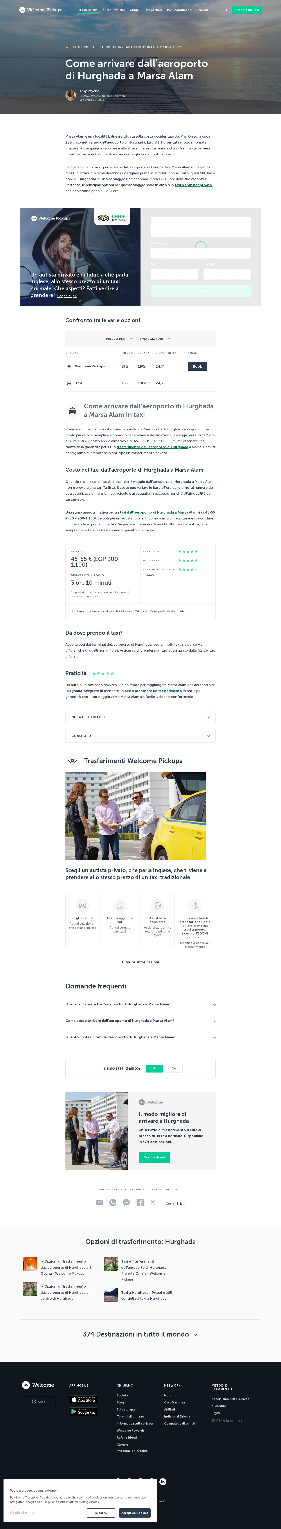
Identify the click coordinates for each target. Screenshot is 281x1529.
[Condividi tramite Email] (99, 1204)
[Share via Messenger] (126, 1205)
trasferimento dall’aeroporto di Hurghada (152, 447)
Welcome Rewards (130, 1430)
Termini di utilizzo (130, 1416)
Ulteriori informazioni (140, 962)
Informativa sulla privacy (135, 1423)
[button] (131, 337)
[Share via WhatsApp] (112, 1205)
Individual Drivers (177, 1416)
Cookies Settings (22, 1512)
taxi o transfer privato (193, 185)
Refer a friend (127, 1437)
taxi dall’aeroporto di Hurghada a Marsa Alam (158, 512)
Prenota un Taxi (247, 10)
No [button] (174, 1068)
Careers (122, 1444)
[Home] (41, 1385)
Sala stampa (126, 1409)
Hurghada (111, 47)
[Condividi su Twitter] (152, 1204)
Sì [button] (154, 1068)
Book (197, 366)
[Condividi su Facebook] (140, 1205)
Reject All (101, 1513)
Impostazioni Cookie (132, 1451)
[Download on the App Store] (89, 1399)
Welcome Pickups (82, 47)
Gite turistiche (114, 10)
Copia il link (174, 1204)
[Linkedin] (162, 1484)
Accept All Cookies (134, 1513)
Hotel (168, 1395)
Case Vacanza (174, 1402)
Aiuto (41, 1402)
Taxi (78, 383)
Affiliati (169, 1409)
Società (122, 1395)
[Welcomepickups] (41, 10)
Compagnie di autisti (179, 1423)
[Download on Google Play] (89, 1411)
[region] (80, 1500)
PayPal (217, 1413)
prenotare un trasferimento (158, 691)
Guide (134, 10)
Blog (120, 1402)
